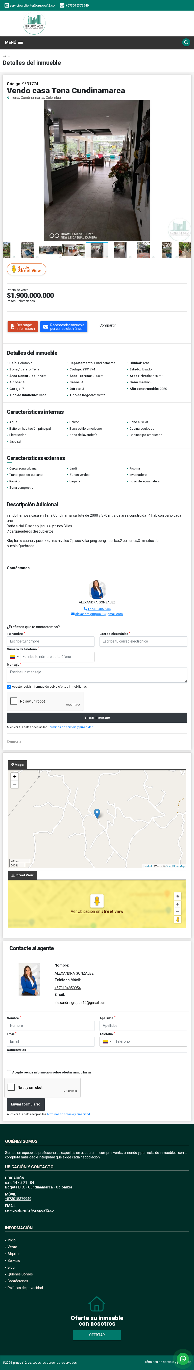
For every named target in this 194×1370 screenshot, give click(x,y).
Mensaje (14, 664)
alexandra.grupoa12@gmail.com (99, 614)
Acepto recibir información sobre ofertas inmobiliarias (51, 1072)
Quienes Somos (20, 1274)
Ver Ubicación (83, 911)
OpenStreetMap (175, 866)
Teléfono (107, 1034)
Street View (29, 269)
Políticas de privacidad (25, 1288)
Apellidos (107, 1018)
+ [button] (14, 776)
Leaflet (147, 866)
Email (11, 1034)
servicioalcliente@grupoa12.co (29, 1210)
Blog (11, 1267)
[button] (187, 105)
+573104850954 (99, 609)
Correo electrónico (115, 634)
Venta (12, 1247)
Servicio (14, 1261)
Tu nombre (16, 634)
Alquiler (14, 1254)
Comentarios (16, 1050)
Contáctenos (18, 1281)
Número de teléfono (23, 649)
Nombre (14, 1018)
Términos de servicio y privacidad (70, 727)
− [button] (14, 784)
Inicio (6, 56)
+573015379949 (77, 5)
